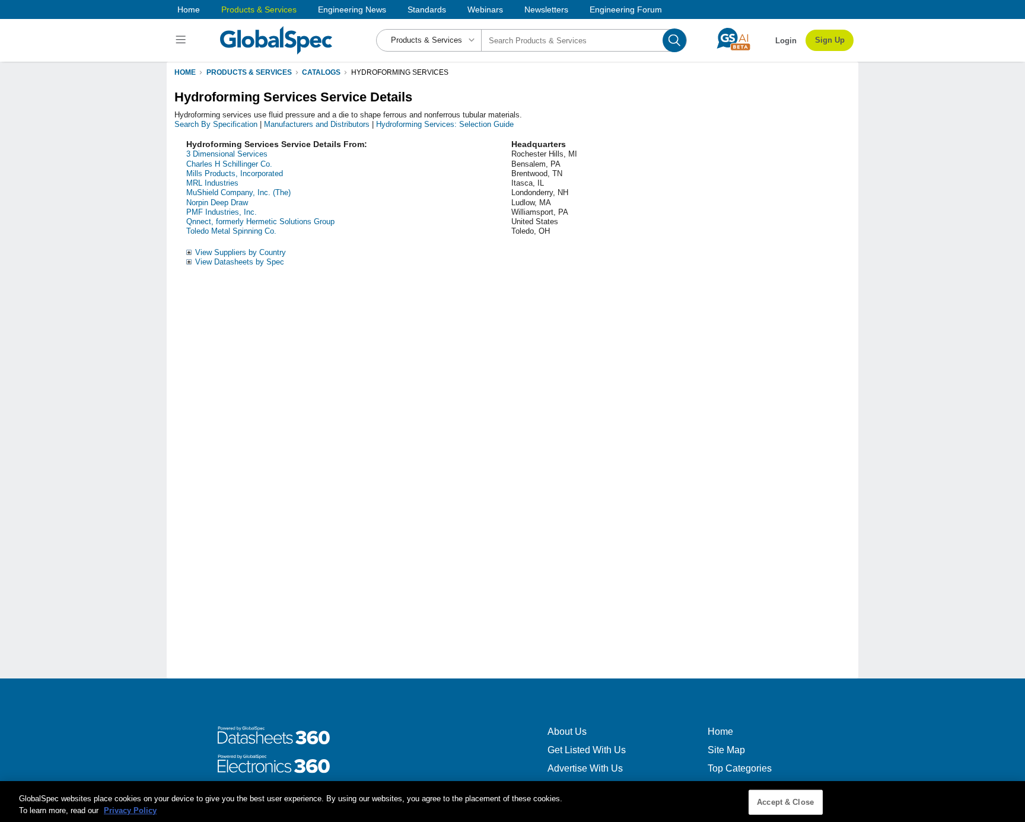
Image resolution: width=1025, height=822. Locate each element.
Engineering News (352, 9)
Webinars (485, 9)
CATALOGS (321, 72)
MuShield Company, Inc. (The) (238, 192)
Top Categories (740, 768)
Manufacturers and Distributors (317, 124)
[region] (512, 801)
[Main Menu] (182, 40)
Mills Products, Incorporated (234, 173)
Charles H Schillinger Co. (229, 164)
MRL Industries (212, 183)
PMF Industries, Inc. (221, 212)
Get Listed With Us (586, 750)
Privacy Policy (130, 809)
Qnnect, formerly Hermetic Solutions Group (260, 221)
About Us (567, 732)
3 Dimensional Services (227, 153)
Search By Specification (215, 124)
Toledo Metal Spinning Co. (231, 231)
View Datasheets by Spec (239, 261)
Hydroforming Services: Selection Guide (445, 124)
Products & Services (259, 9)
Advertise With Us (585, 768)
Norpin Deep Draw (217, 202)
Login (786, 40)
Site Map (726, 750)
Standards (427, 9)
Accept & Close (785, 802)
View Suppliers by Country (240, 252)
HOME (185, 72)
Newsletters (546, 9)
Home (188, 9)
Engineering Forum (626, 9)
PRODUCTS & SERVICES (249, 72)
